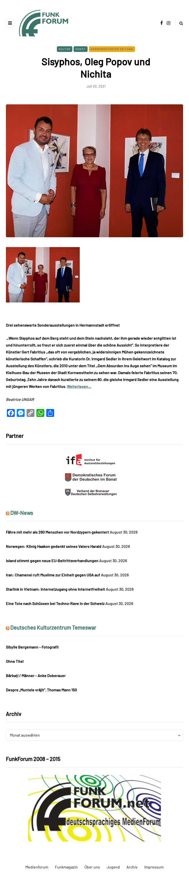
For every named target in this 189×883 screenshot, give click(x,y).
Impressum (154, 867)
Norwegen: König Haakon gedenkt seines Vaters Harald (53, 546)
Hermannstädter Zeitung (112, 48)
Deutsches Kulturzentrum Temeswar (53, 627)
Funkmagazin (66, 867)
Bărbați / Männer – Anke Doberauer (36, 675)
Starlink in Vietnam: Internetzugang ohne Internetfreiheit (55, 589)
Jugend (113, 867)
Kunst (81, 48)
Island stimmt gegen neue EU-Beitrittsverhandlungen (52, 560)
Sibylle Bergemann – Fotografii (32, 647)
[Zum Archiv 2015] (94, 807)
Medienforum (36, 867)
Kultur (64, 48)
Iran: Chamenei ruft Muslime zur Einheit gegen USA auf (53, 574)
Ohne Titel (15, 661)
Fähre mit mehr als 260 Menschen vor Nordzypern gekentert (57, 532)
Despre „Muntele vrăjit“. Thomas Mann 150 (41, 689)
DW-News (21, 512)
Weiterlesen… (79, 386)
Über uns (92, 867)
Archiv (132, 867)
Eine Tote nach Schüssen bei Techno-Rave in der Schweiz (55, 603)
